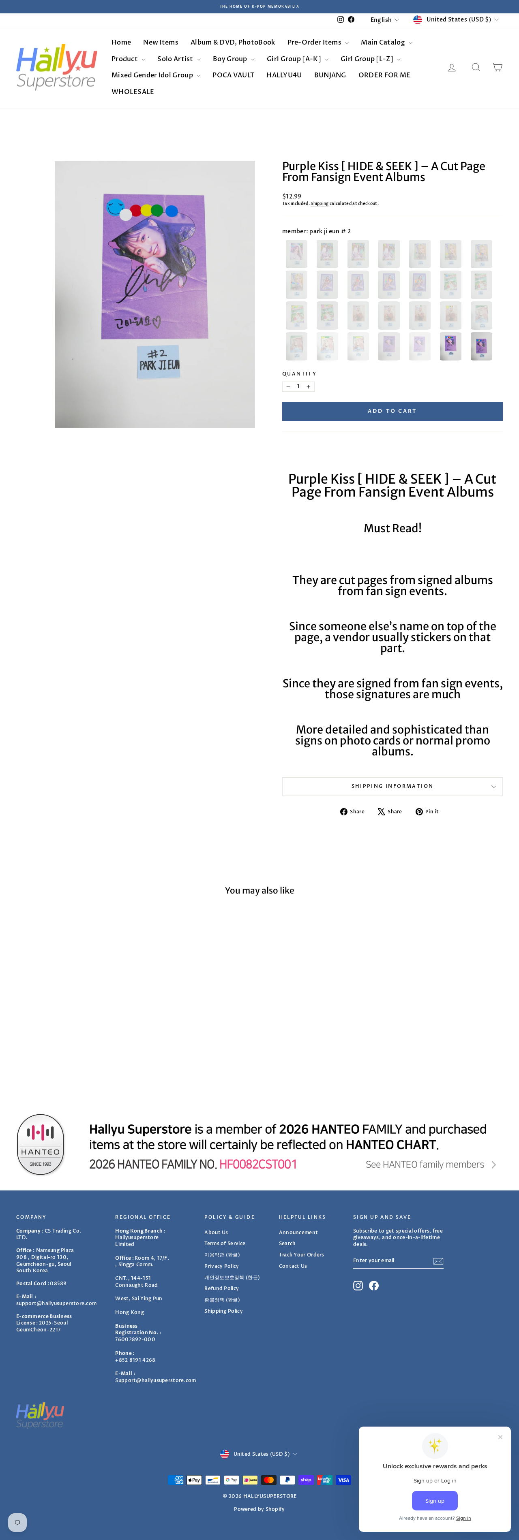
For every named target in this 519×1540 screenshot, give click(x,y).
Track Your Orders (301, 1255)
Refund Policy (221, 1288)
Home (121, 42)
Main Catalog (383, 42)
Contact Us (293, 1266)
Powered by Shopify (259, 1509)
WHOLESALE (133, 91)
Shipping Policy (223, 1311)
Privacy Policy (221, 1266)
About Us (216, 1232)
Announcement (298, 1232)
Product (125, 59)
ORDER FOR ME (384, 75)
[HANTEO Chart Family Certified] (259, 1144)
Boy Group (231, 59)
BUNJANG (330, 75)
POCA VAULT (233, 75)
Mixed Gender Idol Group (153, 75)
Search (287, 1243)
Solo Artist (176, 59)
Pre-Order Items (315, 42)
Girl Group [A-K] (294, 59)
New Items (160, 42)
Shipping (319, 204)
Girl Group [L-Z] (368, 59)
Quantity (299, 374)
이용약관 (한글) (222, 1255)
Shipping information (393, 786)
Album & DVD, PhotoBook (233, 42)
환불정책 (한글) (222, 1300)
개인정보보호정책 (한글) (232, 1277)
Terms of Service (224, 1243)
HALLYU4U (284, 75)
